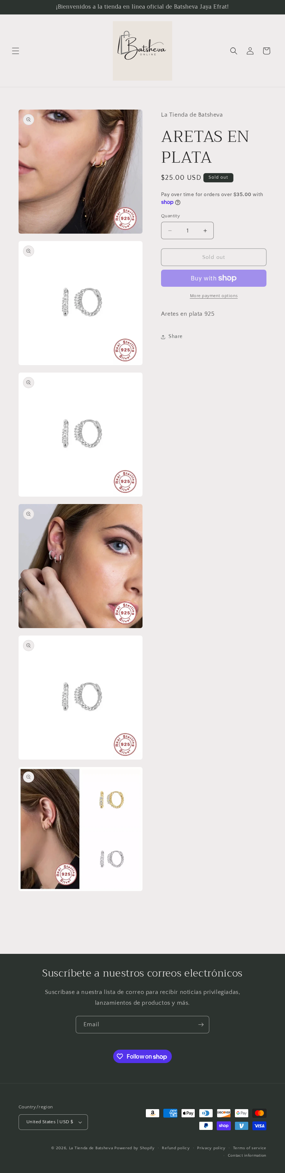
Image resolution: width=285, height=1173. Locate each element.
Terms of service (249, 1148)
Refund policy (176, 1148)
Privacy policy (211, 1148)
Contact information (247, 1155)
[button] (15, 51)
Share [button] (175, 336)
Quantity (170, 215)
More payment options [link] (214, 295)
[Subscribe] (201, 1024)
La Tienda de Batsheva (91, 1148)
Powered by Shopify (134, 1148)
